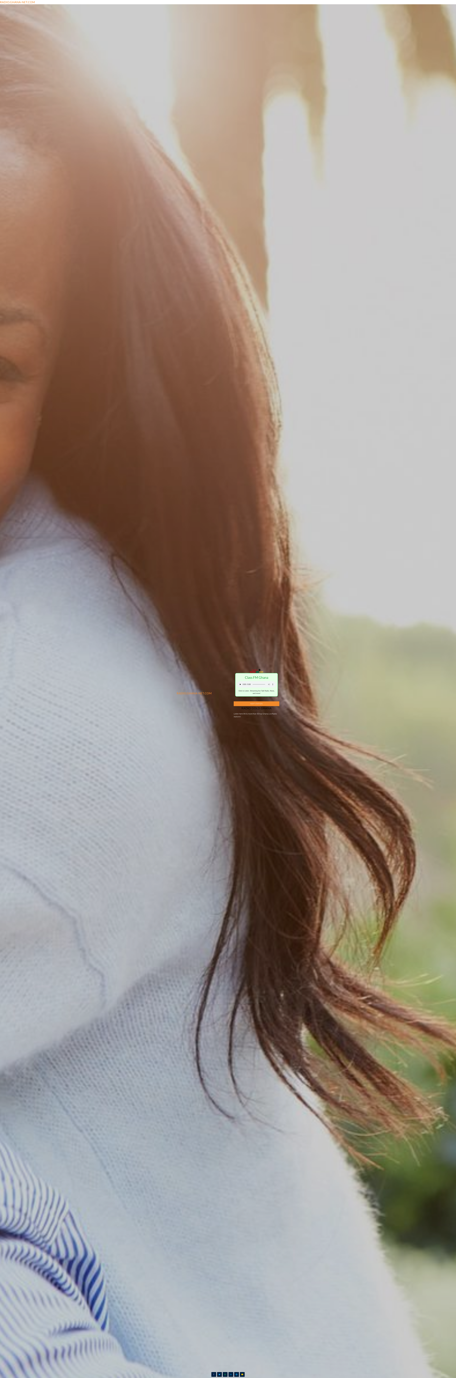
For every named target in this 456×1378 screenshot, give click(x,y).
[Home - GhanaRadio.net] (256, 671)
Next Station (256, 704)
